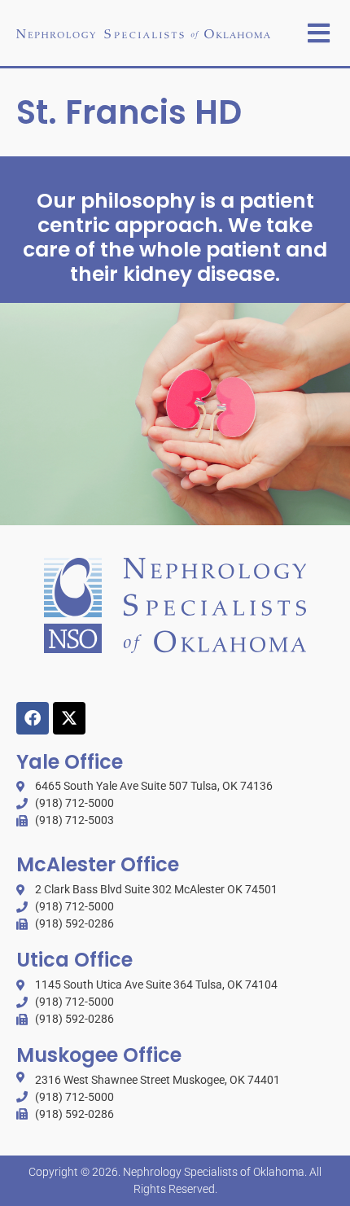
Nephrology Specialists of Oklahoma (213, 1171)
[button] (319, 33)
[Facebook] (32, 718)
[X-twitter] (69, 718)
